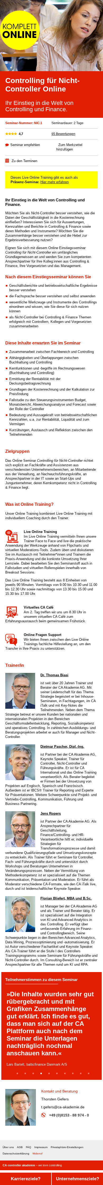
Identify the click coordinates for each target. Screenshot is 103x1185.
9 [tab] (82, 1074)
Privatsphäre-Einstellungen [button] (67, 1147)
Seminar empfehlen (25, 145)
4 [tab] (42, 1074)
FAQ (28, 1147)
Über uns (8, 1147)
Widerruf (37, 1153)
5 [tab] (50, 1074)
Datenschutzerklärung (16, 1153)
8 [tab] (74, 1074)
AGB (20, 1147)
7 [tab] (66, 1074)
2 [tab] (26, 1074)
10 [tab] (90, 1074)
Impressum (41, 1147)
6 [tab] (58, 1074)
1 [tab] (18, 1074)
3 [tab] (34, 1074)
